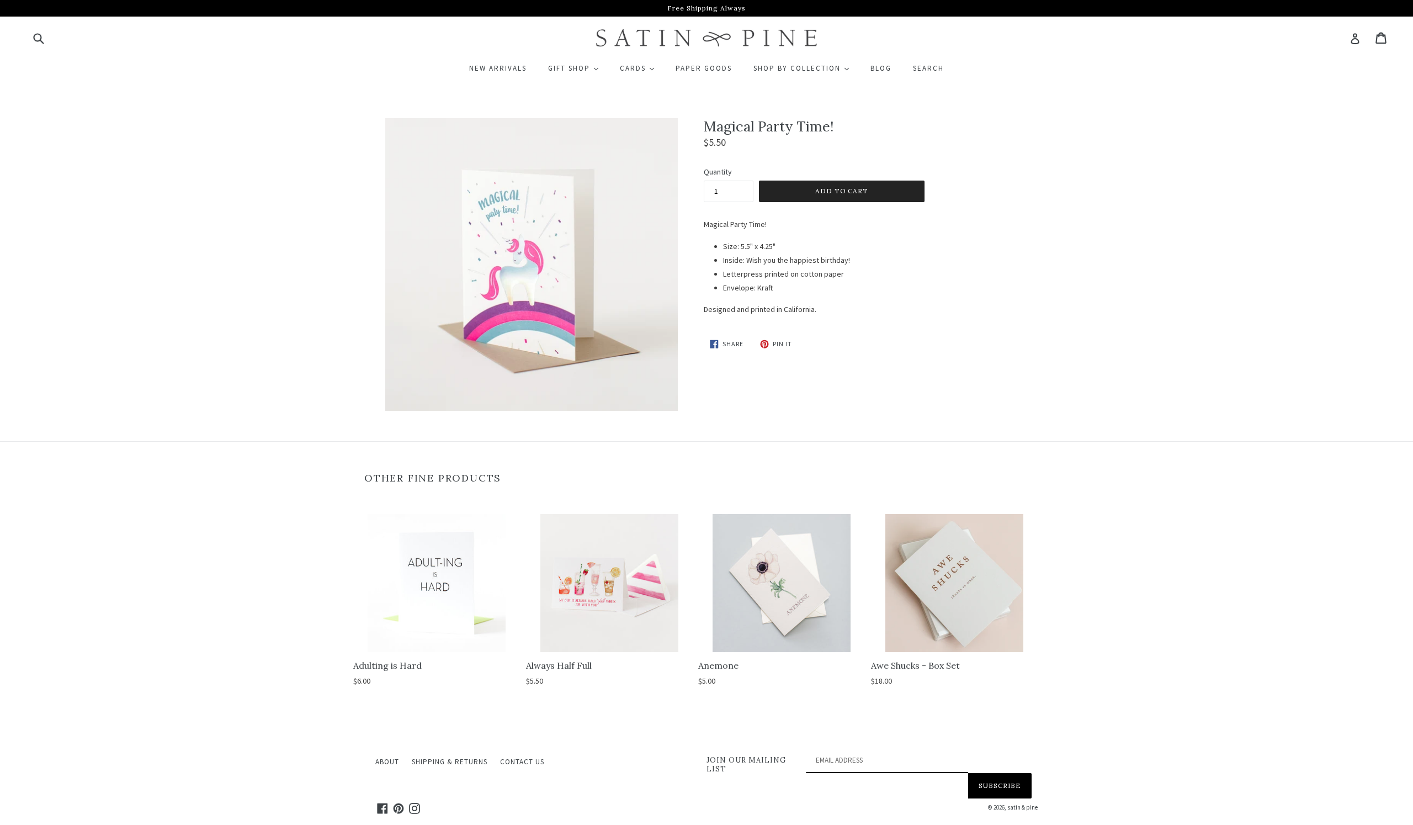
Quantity (718, 172)
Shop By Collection (806, 68)
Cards (642, 68)
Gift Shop (578, 68)
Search (928, 68)
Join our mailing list (746, 764)
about (387, 761)
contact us (522, 761)
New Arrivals (498, 68)
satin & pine (1022, 807)
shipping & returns (449, 761)
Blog (880, 68)
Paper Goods (704, 68)
